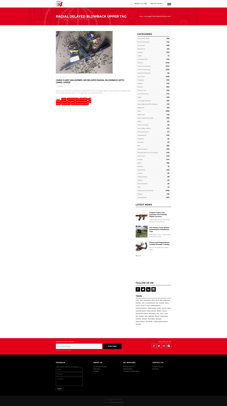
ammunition (147, 300)
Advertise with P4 (128, 366)
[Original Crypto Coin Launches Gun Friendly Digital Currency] (141, 216)
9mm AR (64, 99)
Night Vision (141, 114)
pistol (166, 313)
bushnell (138, 302)
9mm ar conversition (72, 99)
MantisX (159, 310)
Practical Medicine (143, 132)
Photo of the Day (142, 125)
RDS (137, 316)
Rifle (138, 145)
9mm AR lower (83, 99)
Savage (157, 316)
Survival (139, 173)
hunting (164, 308)
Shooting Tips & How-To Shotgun (147, 152)
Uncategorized (142, 197)
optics (162, 313)
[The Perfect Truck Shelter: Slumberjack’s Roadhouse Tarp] (141, 231)
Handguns (140, 80)
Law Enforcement (143, 94)
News (139, 111)
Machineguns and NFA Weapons (66, 77)
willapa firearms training (161, 321)
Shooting (138, 318)
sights (139, 163)
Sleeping (140, 166)
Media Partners (127, 369)
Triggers (139, 194)
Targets (139, 180)
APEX (153, 300)
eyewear (161, 302)
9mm (141, 300)
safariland (151, 316)
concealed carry (150, 302)
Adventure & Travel (143, 38)
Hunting (140, 87)
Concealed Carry (142, 59)
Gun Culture (141, 76)
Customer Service (157, 366)
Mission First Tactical (142, 313)
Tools (139, 187)
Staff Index (96, 369)
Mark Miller (60, 86)
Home (141, 16)
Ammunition (141, 45)
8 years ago (157, 210)
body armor (166, 300)
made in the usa (151, 310)
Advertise (155, 369)
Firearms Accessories (143, 66)
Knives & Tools (141, 90)
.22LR (137, 300)
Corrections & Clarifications (131, 371)
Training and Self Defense (145, 190)
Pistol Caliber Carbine (143, 128)
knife (168, 308)
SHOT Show (141, 156)
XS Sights (138, 324)
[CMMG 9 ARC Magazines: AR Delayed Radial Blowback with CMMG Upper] (84, 52)
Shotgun (140, 159)
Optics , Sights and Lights (145, 118)
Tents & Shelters (142, 183)
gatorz (167, 302)
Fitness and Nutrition (143, 73)
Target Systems (142, 177)
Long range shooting (143, 101)
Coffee (139, 56)
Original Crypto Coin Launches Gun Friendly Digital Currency (158, 214)
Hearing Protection (141, 308)
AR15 (161, 300)
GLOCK (138, 305)
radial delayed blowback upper (80, 103)
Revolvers (140, 142)
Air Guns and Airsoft (143, 42)
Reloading (140, 139)
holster (159, 308)
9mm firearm (71, 101)
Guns (148, 305)
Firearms (140, 63)
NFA (158, 313)
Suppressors (141, 170)
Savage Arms (164, 316)
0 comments (69, 86)
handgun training (155, 305)
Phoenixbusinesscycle (117, 402)
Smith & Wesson (140, 321)
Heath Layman (152, 308)
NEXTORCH (152, 313)
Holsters (140, 83)
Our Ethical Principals (99, 366)
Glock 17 (143, 305)
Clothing (140, 52)
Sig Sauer (158, 318)
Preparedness (141, 135)
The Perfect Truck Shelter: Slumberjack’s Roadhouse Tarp (159, 229)
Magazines (140, 107)
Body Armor (141, 49)
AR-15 (157, 300)
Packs (139, 121)
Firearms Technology (143, 69)
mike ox (164, 310)
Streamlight (149, 321)
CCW (143, 302)
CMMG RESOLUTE (66, 103)
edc (157, 302)
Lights (139, 97)
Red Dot (141, 316)
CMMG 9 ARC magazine (81, 101)
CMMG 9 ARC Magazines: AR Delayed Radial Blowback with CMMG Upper (90, 81)
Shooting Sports (142, 149)
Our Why (96, 371)
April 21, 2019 (72, 77)
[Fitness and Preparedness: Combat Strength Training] (141, 245)
